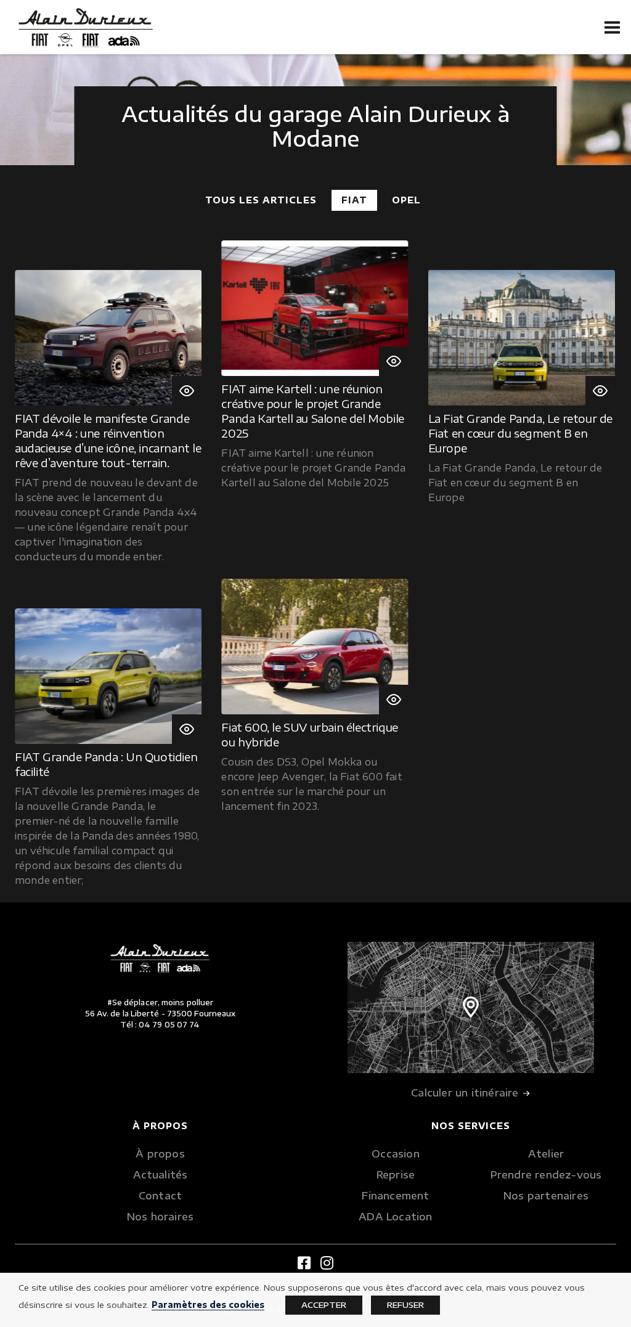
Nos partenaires (545, 1196)
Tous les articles (261, 200)
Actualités (160, 1175)
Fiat (354, 200)
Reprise (396, 1175)
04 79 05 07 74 (169, 1024)
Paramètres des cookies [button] (208, 1304)
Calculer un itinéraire (466, 1093)
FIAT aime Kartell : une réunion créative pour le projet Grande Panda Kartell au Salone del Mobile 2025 (312, 411)
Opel (406, 200)
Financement (395, 1196)
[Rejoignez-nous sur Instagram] (326, 1262)
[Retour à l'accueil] (86, 28)
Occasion (396, 1154)
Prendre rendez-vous (546, 1175)
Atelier (546, 1154)
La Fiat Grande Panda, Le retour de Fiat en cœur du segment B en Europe (520, 433)
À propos (160, 1154)
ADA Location (395, 1217)
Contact (160, 1196)
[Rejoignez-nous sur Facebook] (304, 1262)
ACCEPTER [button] (323, 1305)
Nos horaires (160, 1217)
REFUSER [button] (405, 1305)
